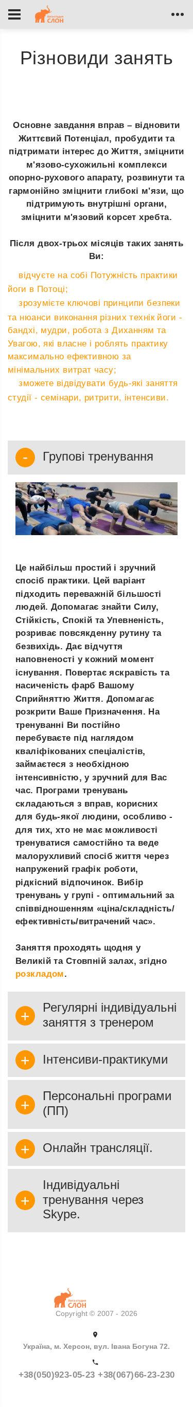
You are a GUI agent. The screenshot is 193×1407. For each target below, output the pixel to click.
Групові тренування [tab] (98, 456)
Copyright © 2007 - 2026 (96, 1313)
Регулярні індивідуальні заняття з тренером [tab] (110, 1014)
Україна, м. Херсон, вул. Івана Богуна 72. (96, 1346)
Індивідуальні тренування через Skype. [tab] (93, 1199)
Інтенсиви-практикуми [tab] (105, 1059)
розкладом (39, 974)
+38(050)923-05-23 (58, 1375)
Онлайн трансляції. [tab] (98, 1148)
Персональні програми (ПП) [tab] (107, 1103)
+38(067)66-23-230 (136, 1375)
